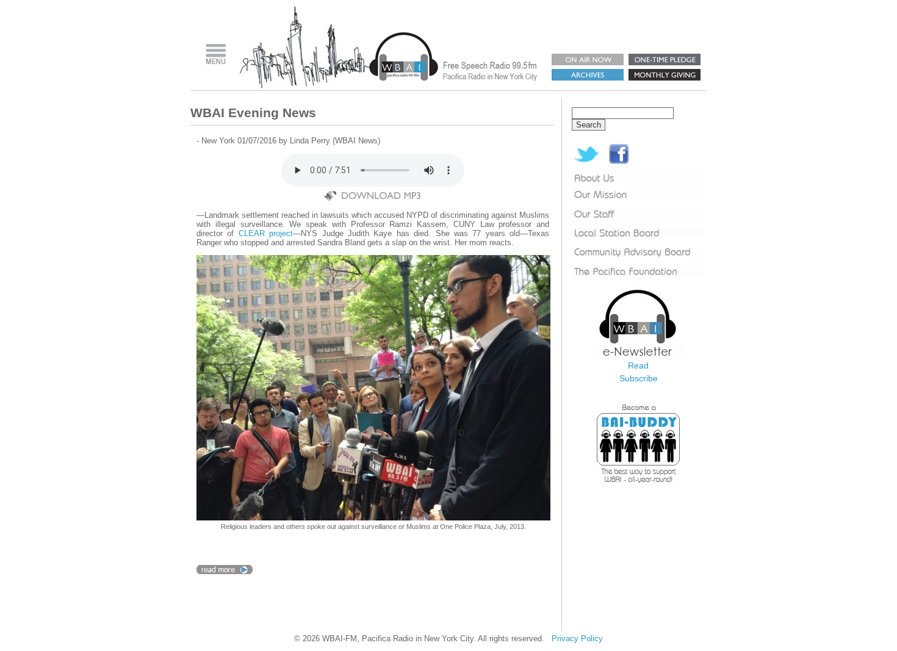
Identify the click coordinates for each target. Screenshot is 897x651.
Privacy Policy (577, 638)
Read (638, 365)
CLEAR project (266, 233)
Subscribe (638, 378)
